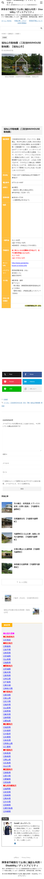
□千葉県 (7, 682)
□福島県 (7, 662)
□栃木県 (7, 672)
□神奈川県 (8, 688)
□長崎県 (7, 795)
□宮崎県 (7, 805)
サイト (5, 472)
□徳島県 (7, 772)
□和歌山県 (8, 743)
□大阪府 (7, 734)
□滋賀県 (7, 727)
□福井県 (7, 704)
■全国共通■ (8, 633)
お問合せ (16, 857)
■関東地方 (8, 666)
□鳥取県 (7, 753)
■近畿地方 (8, 724)
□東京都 (7, 685)
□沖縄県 (7, 811)
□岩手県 (7, 649)
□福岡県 (7, 789)
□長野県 (7, 711)
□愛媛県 (7, 779)
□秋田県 (7, 653)
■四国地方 (8, 769)
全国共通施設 (22, 23)
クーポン (6, 403)
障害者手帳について (36, 21)
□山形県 (7, 659)
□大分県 (7, 802)
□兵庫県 (7, 737)
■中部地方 (8, 692)
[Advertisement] (22, 102)
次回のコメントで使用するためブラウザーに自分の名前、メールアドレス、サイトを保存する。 (21, 482)
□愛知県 (7, 721)
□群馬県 (7, 675)
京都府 (6, 399)
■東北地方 (8, 643)
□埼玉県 (7, 679)
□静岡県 (7, 717)
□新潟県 (7, 695)
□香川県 (7, 776)
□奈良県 (7, 740)
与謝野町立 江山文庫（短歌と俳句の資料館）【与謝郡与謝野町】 (27, 537)
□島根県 (7, 756)
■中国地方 (8, 750)
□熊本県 (7, 798)
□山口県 (7, 766)
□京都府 (7, 730)
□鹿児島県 (8, 808)
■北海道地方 (9, 636)
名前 (5, 454)
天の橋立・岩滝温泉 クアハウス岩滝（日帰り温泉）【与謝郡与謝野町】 (27, 506)
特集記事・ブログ (20, 21)
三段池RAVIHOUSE (16, 403)
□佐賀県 (7, 792)
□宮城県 (7, 656)
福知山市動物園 (35, 403)
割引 (24, 403)
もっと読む (23, 582)
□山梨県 (7, 708)
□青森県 (7, 646)
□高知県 (7, 782)
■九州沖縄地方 (9, 785)
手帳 (28, 403)
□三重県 (7, 747)
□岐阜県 (7, 714)
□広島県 (7, 763)
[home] (15, 844)
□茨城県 (7, 669)
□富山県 (7, 698)
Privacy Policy (26, 857)
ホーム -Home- (6, 21)
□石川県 (7, 701)
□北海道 (7, 640)
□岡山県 (7, 759)
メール (6, 463)
